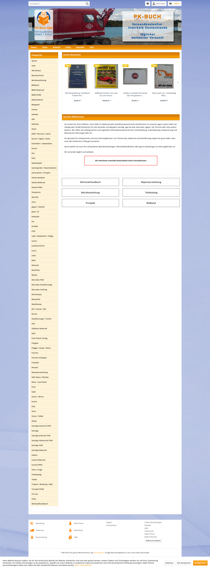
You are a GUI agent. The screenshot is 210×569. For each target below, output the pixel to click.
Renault (35, 367)
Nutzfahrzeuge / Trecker (42, 319)
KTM (33, 231)
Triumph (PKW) (38, 489)
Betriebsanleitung (39, 80)
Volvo (34, 499)
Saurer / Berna (38, 396)
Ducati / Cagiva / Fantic (41, 139)
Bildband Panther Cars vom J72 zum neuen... (77, 94)
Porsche (35, 353)
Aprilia (34, 61)
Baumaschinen (38, 75)
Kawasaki (35, 216)
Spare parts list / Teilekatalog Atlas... (135, 94)
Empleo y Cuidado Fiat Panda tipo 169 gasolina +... (106, 94)
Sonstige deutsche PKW (41, 426)
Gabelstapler (37, 163)
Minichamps (37, 294)
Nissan (34, 314)
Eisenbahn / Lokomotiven (42, 143)
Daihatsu (35, 124)
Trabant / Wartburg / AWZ (42, 484)
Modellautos (37, 304)
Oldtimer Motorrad (39, 328)
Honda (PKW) (37, 187)
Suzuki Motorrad (38, 460)
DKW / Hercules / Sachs (41, 134)
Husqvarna (36, 192)
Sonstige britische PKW (41, 435)
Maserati (35, 265)
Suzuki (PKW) (37, 465)
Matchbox (36, 270)
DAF (33, 119)
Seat (33, 406)
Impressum (149, 531)
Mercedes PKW (38, 280)
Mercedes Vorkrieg (39, 289)
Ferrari (34, 148)
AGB (146, 528)
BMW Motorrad (38, 90)
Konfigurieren (200, 563)
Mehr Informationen (83, 565)
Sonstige (35, 431)
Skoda (34, 421)
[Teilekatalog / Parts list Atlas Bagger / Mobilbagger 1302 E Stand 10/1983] (164, 76)
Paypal (109, 522)
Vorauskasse (111, 525)
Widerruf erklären (153, 540)
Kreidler (35, 226)
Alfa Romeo (36, 70)
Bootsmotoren (37, 100)
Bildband (35, 85)
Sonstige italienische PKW (42, 440)
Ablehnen (169, 563)
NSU (33, 323)
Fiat (33, 153)
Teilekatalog (36, 474)
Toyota (34, 479)
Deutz (34, 129)
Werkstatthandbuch (40, 504)
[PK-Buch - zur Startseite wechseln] (57, 25)
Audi (33, 65)
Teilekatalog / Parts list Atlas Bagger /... (164, 94)
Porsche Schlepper (39, 358)
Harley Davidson (38, 177)
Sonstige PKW (37, 445)
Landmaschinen (38, 246)
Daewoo (35, 114)
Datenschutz (149, 534)
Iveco (34, 202)
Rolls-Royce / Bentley (40, 377)
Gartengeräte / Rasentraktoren (44, 168)
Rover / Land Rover (39, 382)
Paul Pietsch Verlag (39, 338)
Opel (33, 333)
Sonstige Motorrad (39, 450)
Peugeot (35, 343)
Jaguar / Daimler (38, 207)
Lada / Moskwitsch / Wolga (42, 236)
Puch (34, 387)
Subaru (35, 455)
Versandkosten (99, 553)
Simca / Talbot (37, 416)
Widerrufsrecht (150, 537)
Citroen (35, 109)
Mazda (34, 275)
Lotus (34, 255)
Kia (33, 221)
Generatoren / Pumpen (41, 173)
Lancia (34, 241)
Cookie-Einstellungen (153, 522)
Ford (33, 158)
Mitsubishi (36, 299)
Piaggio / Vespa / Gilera (41, 348)
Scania (34, 401)
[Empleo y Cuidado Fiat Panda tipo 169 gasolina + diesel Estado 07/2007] (106, 76)
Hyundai (35, 197)
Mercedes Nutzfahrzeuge (42, 285)
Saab (34, 392)
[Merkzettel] (147, 3)
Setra (34, 411)
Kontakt (147, 525)
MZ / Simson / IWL (39, 309)
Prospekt (35, 362)
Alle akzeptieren (184, 563)
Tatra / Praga (37, 469)
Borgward (35, 104)
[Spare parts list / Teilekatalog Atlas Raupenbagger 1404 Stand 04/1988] (135, 76)
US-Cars (35, 494)
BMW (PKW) (36, 95)
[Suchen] (87, 3)
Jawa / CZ (35, 212)
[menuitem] (59, 3)
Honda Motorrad (38, 182)
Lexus (34, 250)
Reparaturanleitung (40, 372)
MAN (34, 260)
